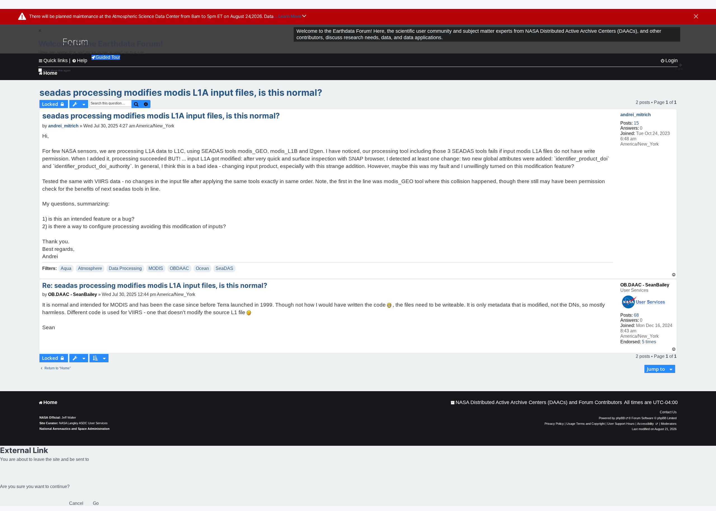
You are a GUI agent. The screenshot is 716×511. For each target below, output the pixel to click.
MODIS (156, 268)
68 (636, 315)
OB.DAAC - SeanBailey (644, 285)
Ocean (202, 268)
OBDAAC (179, 268)
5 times (649, 341)
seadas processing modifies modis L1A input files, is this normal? (180, 92)
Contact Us (668, 412)
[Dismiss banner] (696, 17)
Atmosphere (90, 268)
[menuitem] (536, 402)
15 (636, 123)
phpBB (620, 418)
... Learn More (288, 16)
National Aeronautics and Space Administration (74, 428)
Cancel (76, 503)
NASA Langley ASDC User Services (83, 423)
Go (96, 503)
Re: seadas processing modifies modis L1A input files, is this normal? (154, 285)
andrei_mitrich (635, 114)
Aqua (66, 268)
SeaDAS (224, 268)
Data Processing (125, 268)
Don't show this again (57, 70)
